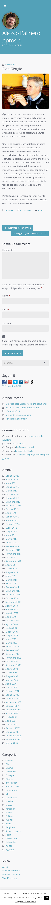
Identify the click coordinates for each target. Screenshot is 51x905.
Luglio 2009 (11, 628)
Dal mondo (10, 771)
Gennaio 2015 (12, 516)
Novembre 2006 (13, 735)
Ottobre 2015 (12, 509)
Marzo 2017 (11, 490)
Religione (10, 827)
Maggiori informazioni (25, 901)
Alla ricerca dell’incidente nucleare (22, 407)
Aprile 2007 (10, 720)
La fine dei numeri (25, 447)
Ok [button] (47, 898)
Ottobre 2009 (12, 620)
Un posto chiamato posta (18, 415)
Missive (9, 801)
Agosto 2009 (11, 624)
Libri (7, 793)
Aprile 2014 (10, 520)
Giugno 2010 (11, 609)
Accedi (5, 867)
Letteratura (11, 790)
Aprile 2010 (10, 616)
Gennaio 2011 (12, 587)
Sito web (6, 323)
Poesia (8, 812)
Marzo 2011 (11, 579)
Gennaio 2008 (12, 694)
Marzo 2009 (11, 642)
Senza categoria (13, 831)
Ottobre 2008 (12, 661)
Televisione (11, 838)
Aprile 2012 (10, 535)
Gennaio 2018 (12, 486)
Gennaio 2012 (12, 546)
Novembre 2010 (13, 594)
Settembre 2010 (13, 602)
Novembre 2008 (13, 657)
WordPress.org (9, 878)
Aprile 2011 (10, 576)
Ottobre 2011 (12, 557)
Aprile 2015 (10, 512)
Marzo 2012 (11, 538)
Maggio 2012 (11, 531)
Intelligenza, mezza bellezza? (28, 233)
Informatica (11, 782)
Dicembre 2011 (12, 550)
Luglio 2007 (11, 717)
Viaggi (8, 845)
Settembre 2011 (13, 561)
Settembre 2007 (13, 709)
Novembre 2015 (13, 505)
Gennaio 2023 (12, 475)
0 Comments (25, 210)
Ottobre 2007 (12, 706)
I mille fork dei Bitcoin (16, 418)
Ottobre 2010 (12, 598)
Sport (8, 834)
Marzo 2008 (11, 687)
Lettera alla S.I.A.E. (24, 451)
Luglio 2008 (11, 672)
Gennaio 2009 (12, 650)
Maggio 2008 (11, 680)
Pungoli (9, 819)
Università (10, 842)
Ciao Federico (18, 443)
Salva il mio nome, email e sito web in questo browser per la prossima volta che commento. (24, 342)
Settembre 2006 (13, 739)
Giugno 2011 (11, 572)
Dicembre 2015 (12, 501)
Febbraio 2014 (12, 524)
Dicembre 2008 (12, 654)
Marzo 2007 (11, 724)
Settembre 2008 (13, 665)
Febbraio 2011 (12, 583)
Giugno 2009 (11, 631)
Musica (8, 805)
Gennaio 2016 (12, 498)
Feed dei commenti (11, 874)
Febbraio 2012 (12, 542)
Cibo (7, 764)
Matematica (11, 797)
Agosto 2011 (11, 564)
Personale (9, 210)
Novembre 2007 (13, 702)
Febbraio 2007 (12, 728)
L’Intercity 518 (13, 411)
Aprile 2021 (10, 483)
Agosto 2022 (11, 479)
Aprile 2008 (10, 683)
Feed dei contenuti (11, 870)
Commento (8, 250)
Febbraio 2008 (12, 691)
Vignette (9, 849)
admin (40, 210)
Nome (6, 295)
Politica (9, 816)
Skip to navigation (4, 6)
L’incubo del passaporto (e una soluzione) (26, 403)
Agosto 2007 (11, 713)
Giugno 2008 (11, 676)
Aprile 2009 (10, 639)
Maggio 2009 (11, 635)
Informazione (12, 786)
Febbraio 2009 (12, 646)
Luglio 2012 (11, 527)
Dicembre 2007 (12, 698)
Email (5, 309)
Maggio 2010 (11, 613)
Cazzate (9, 760)
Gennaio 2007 (12, 732)
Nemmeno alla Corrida (19, 227)
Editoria (9, 779)
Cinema (9, 767)
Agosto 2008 (11, 668)
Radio (8, 823)
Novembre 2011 (13, 553)
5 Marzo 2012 (10, 64)
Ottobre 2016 (12, 494)
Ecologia (9, 775)
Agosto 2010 (11, 605)
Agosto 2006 (11, 743)
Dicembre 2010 (12, 590)
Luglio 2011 (11, 568)
